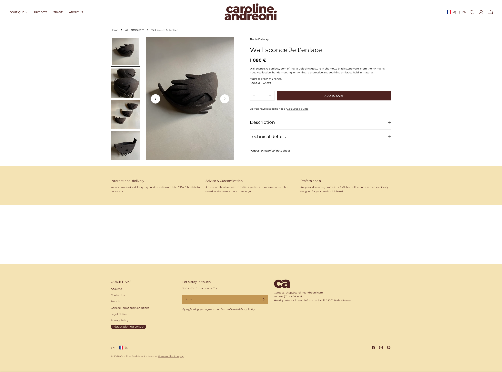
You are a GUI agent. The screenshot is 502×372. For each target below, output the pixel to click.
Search (115, 301)
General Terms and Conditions (130, 307)
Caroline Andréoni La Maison (138, 356)
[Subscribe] (263, 299)
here (339, 191)
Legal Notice (119, 314)
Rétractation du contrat (128, 326)
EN (464, 12)
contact (115, 191)
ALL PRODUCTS (134, 30)
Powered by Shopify (171, 356)
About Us (116, 288)
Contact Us (118, 295)
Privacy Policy (119, 320)
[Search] (472, 12)
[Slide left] (155, 99)
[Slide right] (224, 99)
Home (114, 30)
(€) (456, 12)
